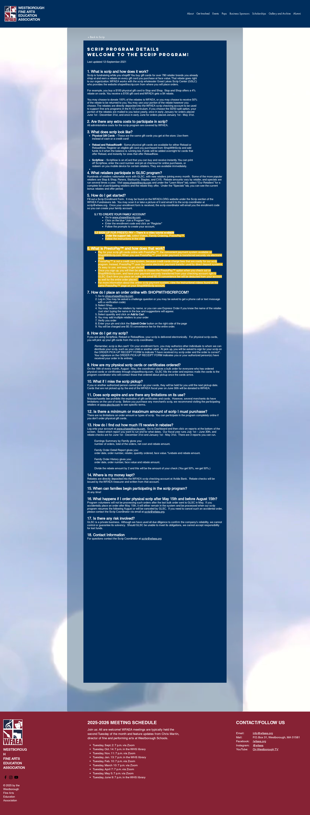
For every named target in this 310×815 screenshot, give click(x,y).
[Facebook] (5, 777)
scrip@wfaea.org (97, 205)
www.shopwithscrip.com (137, 182)
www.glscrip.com (110, 404)
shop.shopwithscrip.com (119, 296)
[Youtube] (16, 777)
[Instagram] (11, 777)
